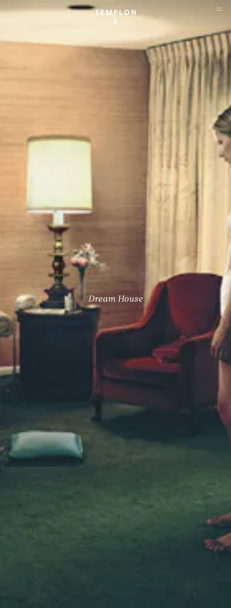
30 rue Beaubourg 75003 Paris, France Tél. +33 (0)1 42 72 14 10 (32, 490)
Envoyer (136, 536)
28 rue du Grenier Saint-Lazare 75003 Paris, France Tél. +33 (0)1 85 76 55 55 (29, 536)
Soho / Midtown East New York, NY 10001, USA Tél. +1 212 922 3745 (86, 533)
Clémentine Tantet (136, 582)
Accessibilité (147, 600)
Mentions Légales (87, 600)
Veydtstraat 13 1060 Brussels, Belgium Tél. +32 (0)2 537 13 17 (87, 490)
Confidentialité (119, 600)
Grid (186, 582)
